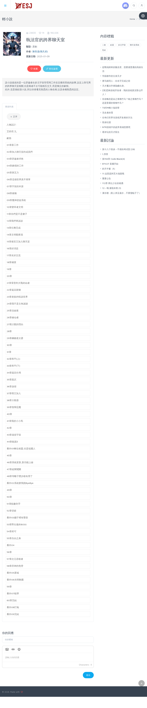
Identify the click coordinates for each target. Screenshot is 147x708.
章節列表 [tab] (9, 106)
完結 (104, 50)
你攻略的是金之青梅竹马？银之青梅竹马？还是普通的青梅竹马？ (122, 101)
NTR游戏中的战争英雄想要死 (116, 127)
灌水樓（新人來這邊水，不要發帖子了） (121, 193)
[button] (7, 649)
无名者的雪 (107, 112)
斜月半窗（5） (109, 168)
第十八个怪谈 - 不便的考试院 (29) (118, 149)
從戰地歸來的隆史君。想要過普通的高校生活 (122, 69)
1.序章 (105, 154)
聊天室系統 (134, 45)
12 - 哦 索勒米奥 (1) (111, 188)
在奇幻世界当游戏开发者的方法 (117, 117)
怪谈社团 (106, 122)
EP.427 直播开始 (110, 164)
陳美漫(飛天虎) (40, 51)
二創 (104, 45)
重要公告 (106, 178)
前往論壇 (53, 68)
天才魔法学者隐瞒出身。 (114, 86)
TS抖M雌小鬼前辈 (110, 108)
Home (132, 19)
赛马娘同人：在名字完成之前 (116, 81)
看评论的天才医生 (110, 132)
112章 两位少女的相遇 (112, 183)
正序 (14, 116)
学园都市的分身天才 (112, 76)
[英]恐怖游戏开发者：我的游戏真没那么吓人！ (122, 92)
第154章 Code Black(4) (113, 159)
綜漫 (112, 45)
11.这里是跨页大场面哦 (113, 173)
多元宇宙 (122, 45)
